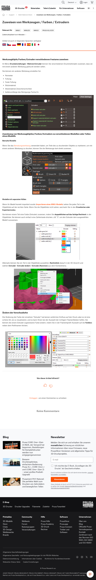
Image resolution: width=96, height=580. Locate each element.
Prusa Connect (66, 527)
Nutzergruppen (28, 527)
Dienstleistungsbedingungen (60, 488)
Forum (24, 524)
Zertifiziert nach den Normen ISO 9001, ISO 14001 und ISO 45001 (86, 539)
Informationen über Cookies (32, 559)
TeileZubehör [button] (49, 8)
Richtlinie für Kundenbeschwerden (57, 559)
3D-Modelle (8, 521)
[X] (87, 557)
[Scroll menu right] (93, 8)
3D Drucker (7, 506)
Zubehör (46, 506)
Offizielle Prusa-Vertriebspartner (85, 528)
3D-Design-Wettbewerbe (8, 530)
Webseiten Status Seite (11, 562)
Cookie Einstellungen (31, 562)
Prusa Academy (47, 524)
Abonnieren (59, 479)
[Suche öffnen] (63, 2)
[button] (4, 44)
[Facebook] (77, 557)
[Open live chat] (90, 574)
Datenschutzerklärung (11, 559)
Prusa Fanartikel (58, 506)
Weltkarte (26, 521)
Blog (81, 524)
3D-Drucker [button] (21, 8)
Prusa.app (64, 524)
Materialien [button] (35, 8)
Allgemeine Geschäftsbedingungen (16, 552)
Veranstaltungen (28, 529)
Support (11, 15)
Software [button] (80, 8)
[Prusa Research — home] (6, 8)
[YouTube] (91, 557)
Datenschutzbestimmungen (74, 486)
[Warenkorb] (92, 2)
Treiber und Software (64, 530)
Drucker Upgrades (22, 506)
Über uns (82, 521)
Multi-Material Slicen (25, 15)
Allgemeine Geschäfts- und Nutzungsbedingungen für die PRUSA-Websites (31, 555)
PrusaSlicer (64, 521)
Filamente (36, 506)
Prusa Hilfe (45, 521)
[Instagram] (82, 557)
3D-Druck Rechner (45, 528)
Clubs (5, 527)
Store (5, 524)
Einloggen (34, 398)
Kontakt (82, 532)
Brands (6, 535)
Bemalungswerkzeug (22, 146)
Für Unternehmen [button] (66, 8)
